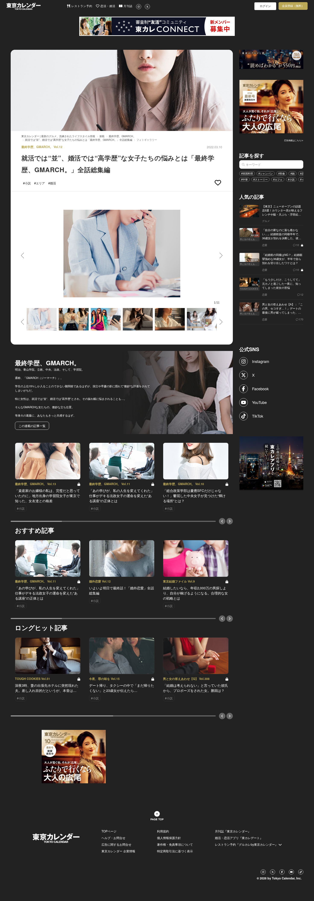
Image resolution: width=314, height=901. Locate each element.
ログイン (265, 6)
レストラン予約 (81, 6)
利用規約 (163, 831)
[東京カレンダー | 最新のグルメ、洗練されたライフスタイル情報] (36, 6)
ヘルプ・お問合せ (113, 837)
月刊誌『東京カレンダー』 (233, 831)
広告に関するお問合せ (116, 844)
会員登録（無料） (293, 5)
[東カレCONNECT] (157, 26)
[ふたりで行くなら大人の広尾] (271, 106)
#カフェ (277, 179)
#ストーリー (260, 179)
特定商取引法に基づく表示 (175, 851)
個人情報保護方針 (169, 837)
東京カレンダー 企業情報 (118, 851)
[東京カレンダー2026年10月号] (74, 756)
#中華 (244, 179)
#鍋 (293, 173)
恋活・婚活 (107, 6)
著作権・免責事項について (175, 844)
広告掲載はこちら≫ (293, 140)
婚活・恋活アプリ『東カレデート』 (239, 837)
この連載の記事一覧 (32, 426)
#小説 (291, 179)
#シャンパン (265, 173)
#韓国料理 (247, 173)
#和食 (281, 173)
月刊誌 (127, 6)
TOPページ (108, 831)
